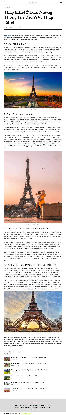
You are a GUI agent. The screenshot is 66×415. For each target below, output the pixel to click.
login (9, 351)
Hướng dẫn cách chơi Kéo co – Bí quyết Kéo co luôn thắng (28, 357)
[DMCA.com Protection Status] (26, 413)
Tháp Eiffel (7, 35)
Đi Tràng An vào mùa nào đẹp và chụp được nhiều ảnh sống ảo (29, 370)
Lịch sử (10, 7)
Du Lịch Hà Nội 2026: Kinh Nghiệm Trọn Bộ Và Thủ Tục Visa (29, 363)
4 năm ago (15, 359)
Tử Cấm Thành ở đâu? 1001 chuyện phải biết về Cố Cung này (29, 388)
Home (5, 7)
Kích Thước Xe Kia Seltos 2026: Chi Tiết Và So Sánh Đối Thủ (29, 382)
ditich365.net (18, 413)
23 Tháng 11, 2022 (10, 27)
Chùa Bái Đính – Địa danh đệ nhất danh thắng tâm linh (27, 376)
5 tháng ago (15, 365)
